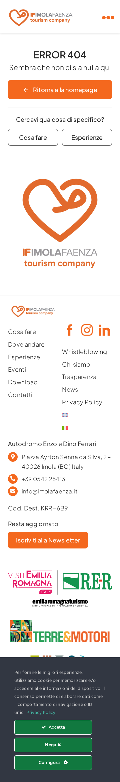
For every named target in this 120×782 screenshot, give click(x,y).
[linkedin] (104, 330)
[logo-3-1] (60, 623)
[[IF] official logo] (40, 7)
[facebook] (69, 330)
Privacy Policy (41, 713)
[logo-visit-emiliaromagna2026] (60, 573)
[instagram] (86, 330)
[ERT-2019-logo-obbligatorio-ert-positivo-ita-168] (60, 598)
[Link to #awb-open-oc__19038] (108, 17)
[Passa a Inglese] (87, 415)
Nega (51, 744)
